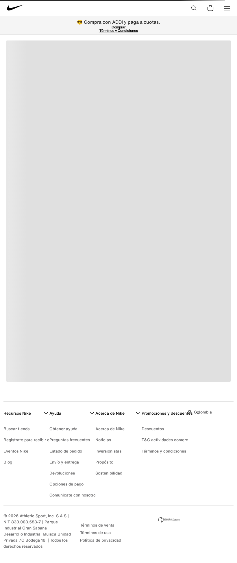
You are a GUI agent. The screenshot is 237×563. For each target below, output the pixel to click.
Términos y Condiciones (118, 30)
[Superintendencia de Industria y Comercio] (195, 531)
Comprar (118, 27)
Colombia (203, 412)
